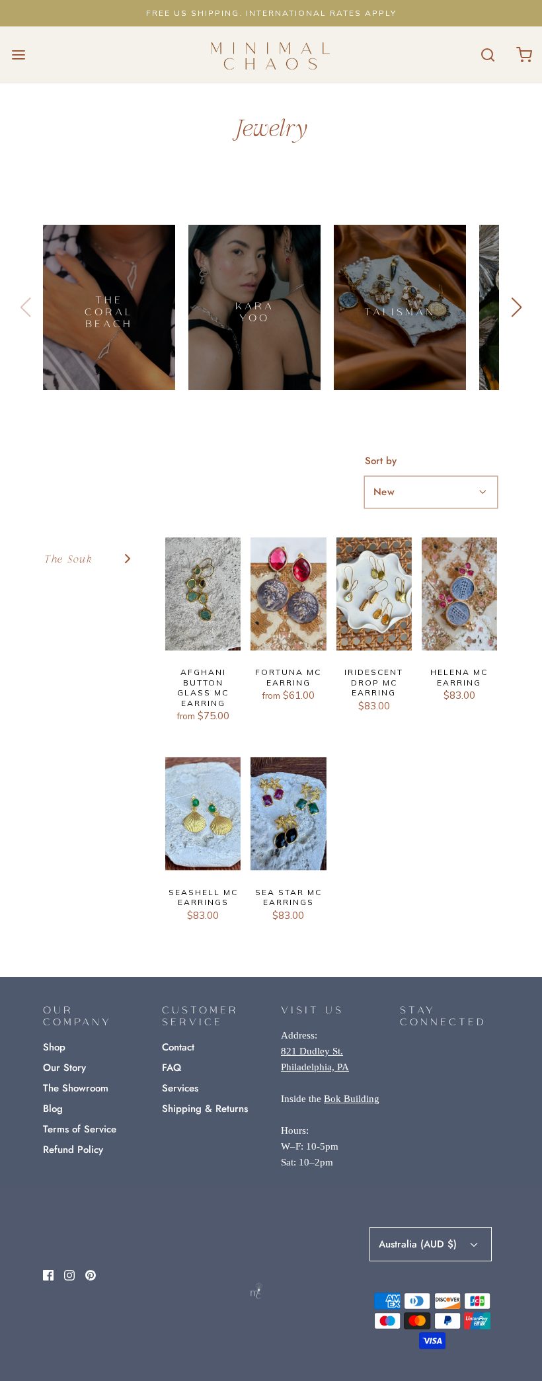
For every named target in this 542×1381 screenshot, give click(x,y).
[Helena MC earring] (459, 594)
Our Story (64, 1067)
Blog (53, 1108)
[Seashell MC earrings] (203, 813)
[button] (516, 307)
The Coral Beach (109, 311)
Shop (54, 1047)
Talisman (400, 311)
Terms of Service (79, 1129)
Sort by (381, 461)
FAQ (171, 1067)
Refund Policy (73, 1149)
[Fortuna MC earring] (288, 594)
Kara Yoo (254, 311)
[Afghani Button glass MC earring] (203, 594)
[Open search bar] (487, 54)
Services (180, 1088)
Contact (178, 1047)
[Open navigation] (18, 54)
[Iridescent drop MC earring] (374, 594)
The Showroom (75, 1088)
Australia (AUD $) (419, 1244)
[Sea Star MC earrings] (288, 813)
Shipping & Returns (205, 1108)
